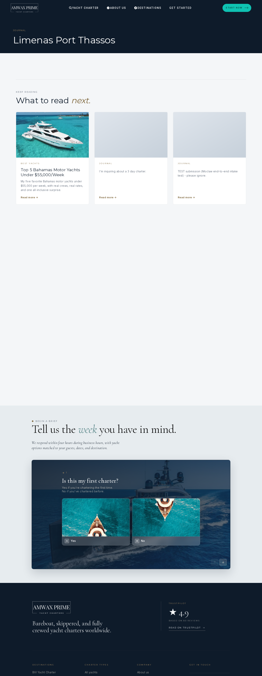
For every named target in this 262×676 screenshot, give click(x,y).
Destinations (149, 7)
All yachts (91, 672)
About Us (117, 7)
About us (143, 672)
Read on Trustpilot (187, 627)
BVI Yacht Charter (44, 672)
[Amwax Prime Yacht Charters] (24, 7)
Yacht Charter (85, 7)
